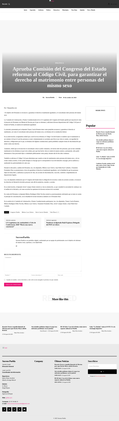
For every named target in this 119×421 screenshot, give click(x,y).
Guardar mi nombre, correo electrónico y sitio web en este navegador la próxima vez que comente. (32, 280)
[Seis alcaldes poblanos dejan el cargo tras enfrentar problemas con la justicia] (90, 142)
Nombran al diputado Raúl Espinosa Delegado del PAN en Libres (63, 224)
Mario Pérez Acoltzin (19, 332)
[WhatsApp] (16, 245)
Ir (101, 371)
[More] (109, 115)
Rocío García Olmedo (42, 212)
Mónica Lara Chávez (28, 212)
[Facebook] (92, 115)
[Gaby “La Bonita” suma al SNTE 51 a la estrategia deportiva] (90, 158)
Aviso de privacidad (100, 376)
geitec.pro (9, 397)
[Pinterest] (100, 115)
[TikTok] (14, 409)
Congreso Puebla (15, 212)
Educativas (58, 382)
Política (59, 63)
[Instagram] (9, 409)
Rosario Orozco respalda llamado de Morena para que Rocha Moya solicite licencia (105, 133)
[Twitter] (96, 115)
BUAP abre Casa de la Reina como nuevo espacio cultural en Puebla (105, 149)
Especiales (58, 368)
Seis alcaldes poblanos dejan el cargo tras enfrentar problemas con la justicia (105, 141)
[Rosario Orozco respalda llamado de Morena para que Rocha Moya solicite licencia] (90, 134)
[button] (6, 4)
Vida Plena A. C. (55, 212)
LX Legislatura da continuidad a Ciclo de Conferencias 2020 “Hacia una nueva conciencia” (21, 225)
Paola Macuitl (43, 331)
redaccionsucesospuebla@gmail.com (18, 403)
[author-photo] (8, 332)
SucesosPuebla (50, 97)
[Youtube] (24, 409)
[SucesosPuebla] (8, 241)
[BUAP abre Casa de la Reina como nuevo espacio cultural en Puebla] (90, 150)
